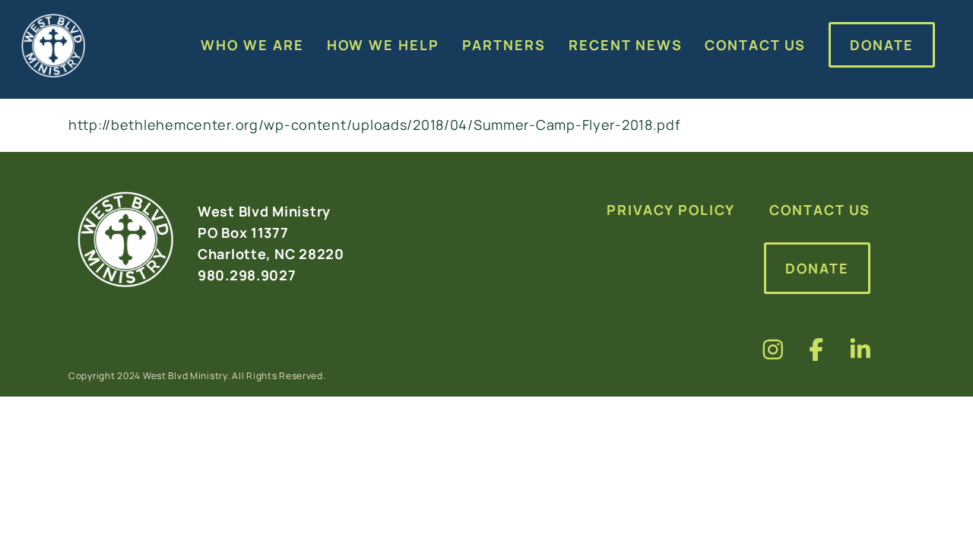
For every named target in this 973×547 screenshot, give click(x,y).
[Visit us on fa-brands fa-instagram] (773, 349)
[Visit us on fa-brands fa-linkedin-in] (860, 349)
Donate (817, 268)
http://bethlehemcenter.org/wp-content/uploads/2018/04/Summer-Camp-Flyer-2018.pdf (374, 124)
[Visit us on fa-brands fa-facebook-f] (816, 349)
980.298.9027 (247, 275)
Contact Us (819, 210)
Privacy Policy (671, 210)
